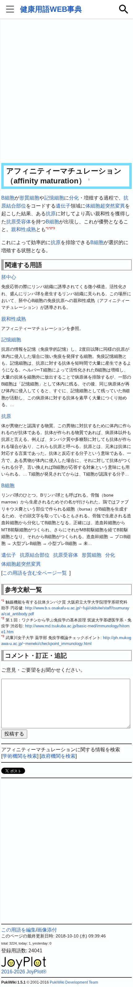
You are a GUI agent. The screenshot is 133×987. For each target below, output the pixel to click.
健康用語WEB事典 (51, 9)
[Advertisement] (66, 91)
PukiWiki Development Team (74, 982)
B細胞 (8, 197)
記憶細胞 (54, 197)
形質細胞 (29, 197)
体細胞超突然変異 (105, 205)
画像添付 (47, 929)
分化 (74, 197)
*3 (53, 228)
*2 (50, 228)
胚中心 (8, 277)
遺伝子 (63, 205)
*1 (47, 228)
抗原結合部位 (34, 555)
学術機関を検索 (19, 756)
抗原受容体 (18, 221)
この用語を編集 (18, 929)
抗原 (51, 213)
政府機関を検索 (58, 756)
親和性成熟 (23, 229)
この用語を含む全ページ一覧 (34, 573)
